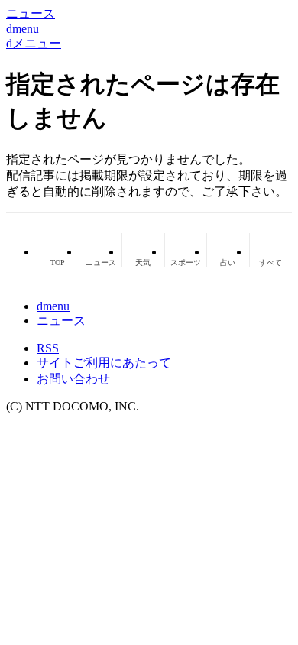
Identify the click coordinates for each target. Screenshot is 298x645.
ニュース (61, 320)
